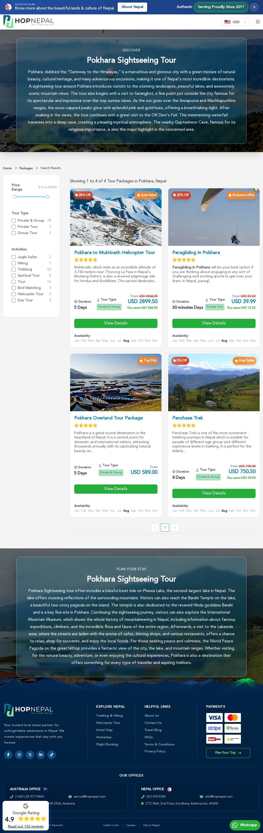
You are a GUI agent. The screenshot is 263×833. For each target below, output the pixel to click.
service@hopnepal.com (90, 796)
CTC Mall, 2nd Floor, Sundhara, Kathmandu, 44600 (182, 803)
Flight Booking (107, 744)
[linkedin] (40, 755)
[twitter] (30, 755)
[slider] (15, 197)
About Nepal (132, 7)
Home (7, 168)
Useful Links (111, 825)
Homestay (103, 737)
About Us (152, 715)
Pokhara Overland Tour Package (108, 418)
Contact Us (153, 723)
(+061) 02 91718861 (29, 796)
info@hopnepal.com (219, 796)
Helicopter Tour (108, 723)
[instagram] (19, 755)
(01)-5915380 (156, 796)
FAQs (149, 737)
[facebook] (8, 755)
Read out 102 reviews (25, 826)
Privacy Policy (155, 751)
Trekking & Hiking (109, 715)
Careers (131, 825)
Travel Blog (153, 730)
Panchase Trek (187, 418)
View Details (115, 323)
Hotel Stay (104, 730)
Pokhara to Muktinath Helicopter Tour (114, 252)
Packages (26, 168)
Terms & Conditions (159, 744)
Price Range (17, 187)
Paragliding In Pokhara (196, 252)
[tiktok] (51, 755)
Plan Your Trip (225, 752)
